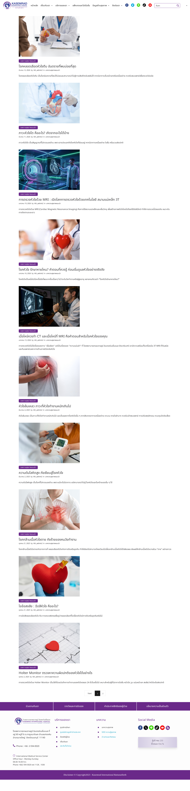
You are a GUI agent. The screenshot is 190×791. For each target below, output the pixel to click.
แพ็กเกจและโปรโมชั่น (81, 5)
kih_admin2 (38, 70)
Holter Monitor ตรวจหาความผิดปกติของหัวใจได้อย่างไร (55, 673)
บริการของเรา (61, 5)
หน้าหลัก (34, 5)
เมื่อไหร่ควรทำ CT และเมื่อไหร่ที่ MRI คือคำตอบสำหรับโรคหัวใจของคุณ (63, 336)
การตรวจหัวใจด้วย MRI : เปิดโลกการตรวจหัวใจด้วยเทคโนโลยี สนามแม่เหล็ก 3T (69, 199)
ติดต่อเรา (116, 5)
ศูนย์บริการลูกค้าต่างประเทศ (70, 732)
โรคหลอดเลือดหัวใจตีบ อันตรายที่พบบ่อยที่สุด (47, 66)
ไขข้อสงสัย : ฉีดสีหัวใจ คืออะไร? (38, 606)
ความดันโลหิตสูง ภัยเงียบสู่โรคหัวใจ (41, 472)
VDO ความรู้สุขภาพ (109, 732)
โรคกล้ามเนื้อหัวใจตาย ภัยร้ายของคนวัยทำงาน (48, 539)
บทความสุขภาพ (107, 727)
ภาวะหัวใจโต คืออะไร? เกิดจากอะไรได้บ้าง (44, 133)
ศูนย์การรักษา (65, 727)
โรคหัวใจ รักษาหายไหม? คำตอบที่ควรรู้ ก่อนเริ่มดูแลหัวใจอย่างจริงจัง (61, 269)
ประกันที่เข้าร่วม (65, 746)
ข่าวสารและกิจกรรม (109, 737)
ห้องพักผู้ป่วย (65, 737)
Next (90, 693)
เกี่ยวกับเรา (45, 5)
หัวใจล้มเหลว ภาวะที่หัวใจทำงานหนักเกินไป (45, 406)
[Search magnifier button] (178, 5)
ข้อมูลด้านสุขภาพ (100, 5)
